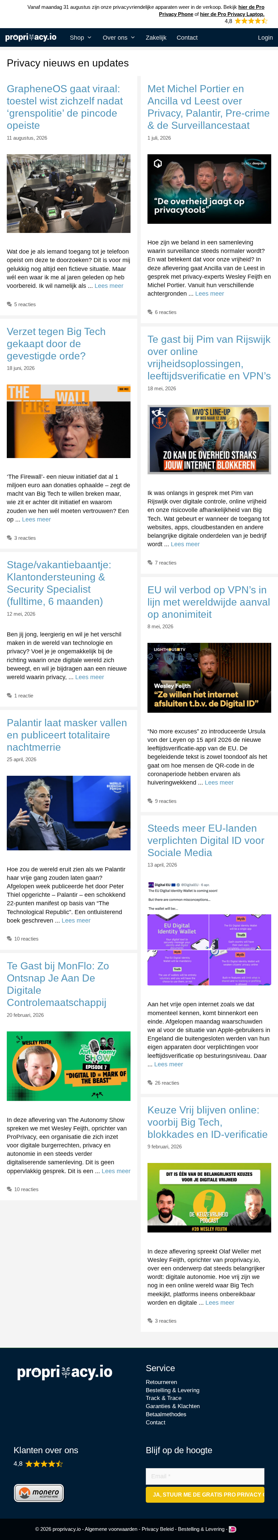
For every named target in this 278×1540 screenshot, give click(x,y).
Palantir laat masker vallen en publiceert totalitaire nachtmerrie (67, 735)
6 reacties (166, 312)
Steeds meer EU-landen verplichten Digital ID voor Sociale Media (205, 840)
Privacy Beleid (158, 1529)
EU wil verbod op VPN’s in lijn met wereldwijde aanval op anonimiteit (208, 602)
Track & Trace (163, 1398)
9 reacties (166, 801)
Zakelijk (156, 37)
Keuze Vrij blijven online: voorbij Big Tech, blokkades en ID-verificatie (207, 1122)
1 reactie (23, 695)
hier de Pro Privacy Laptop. (232, 14)
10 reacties (26, 939)
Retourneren (161, 1382)
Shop (77, 37)
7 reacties (166, 563)
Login (265, 37)
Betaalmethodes (166, 1414)
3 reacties (25, 538)
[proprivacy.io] (32, 38)
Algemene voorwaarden (111, 1529)
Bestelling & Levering (172, 1390)
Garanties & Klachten (173, 1406)
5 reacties (25, 304)
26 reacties (167, 1083)
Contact (187, 37)
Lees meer (109, 285)
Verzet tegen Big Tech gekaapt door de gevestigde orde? (56, 343)
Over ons (115, 37)
